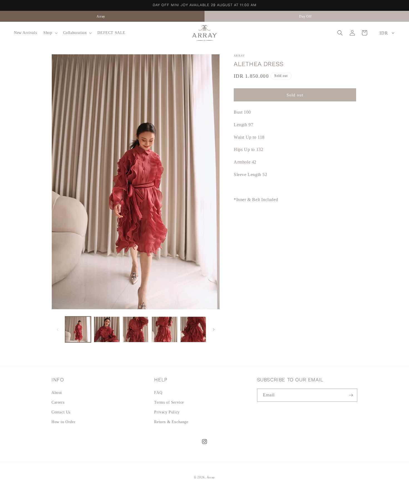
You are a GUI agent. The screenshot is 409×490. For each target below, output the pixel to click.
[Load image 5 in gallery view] (193, 329)
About (56, 393)
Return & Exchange (171, 422)
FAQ (158, 393)
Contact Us (60, 412)
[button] (50, 33)
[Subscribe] (351, 395)
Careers (57, 402)
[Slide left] (57, 329)
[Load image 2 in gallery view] (107, 329)
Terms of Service (169, 402)
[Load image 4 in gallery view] (164, 329)
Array (211, 477)
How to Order (63, 422)
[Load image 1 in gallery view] (78, 329)
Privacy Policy (166, 412)
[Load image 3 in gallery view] (136, 329)
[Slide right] (214, 329)
